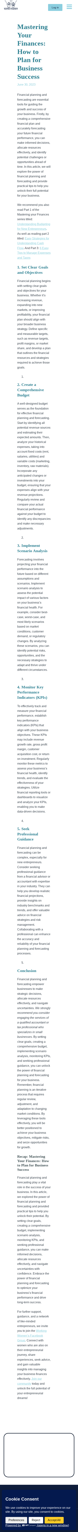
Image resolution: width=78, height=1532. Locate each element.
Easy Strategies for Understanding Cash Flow (33, 243)
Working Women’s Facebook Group (32, 1335)
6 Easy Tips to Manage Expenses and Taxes (34, 253)
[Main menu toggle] (69, 6)
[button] (55, 7)
